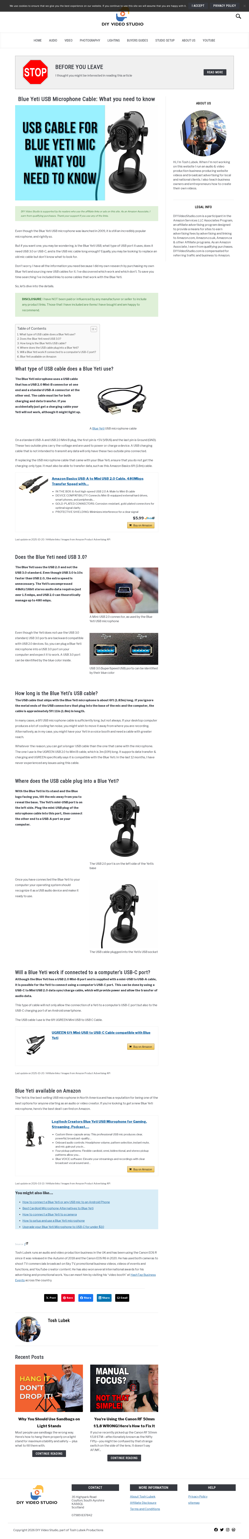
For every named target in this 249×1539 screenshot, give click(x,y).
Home (38, 40)
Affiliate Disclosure (143, 1503)
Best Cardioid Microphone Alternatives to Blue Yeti (58, 1208)
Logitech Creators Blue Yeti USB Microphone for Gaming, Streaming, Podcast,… (99, 1124)
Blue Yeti (98, 428)
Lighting (114, 40)
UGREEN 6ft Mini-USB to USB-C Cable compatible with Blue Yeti (101, 1035)
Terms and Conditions (145, 1509)
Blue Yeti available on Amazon (38, 356)
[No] (244, 6)
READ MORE (215, 72)
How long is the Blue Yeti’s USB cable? (43, 343)
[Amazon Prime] (149, 518)
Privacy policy (224, 5)
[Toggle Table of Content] (92, 329)
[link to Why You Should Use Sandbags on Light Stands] (49, 1388)
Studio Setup (165, 40)
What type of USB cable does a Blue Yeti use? (47, 334)
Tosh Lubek (59, 1320)
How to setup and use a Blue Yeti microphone (53, 1220)
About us (188, 40)
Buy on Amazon (142, 525)
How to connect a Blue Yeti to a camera (49, 1214)
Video (69, 40)
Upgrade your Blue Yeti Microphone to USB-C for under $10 (63, 1227)
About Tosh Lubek (142, 1496)
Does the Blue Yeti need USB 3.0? (40, 338)
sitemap (194, 1503)
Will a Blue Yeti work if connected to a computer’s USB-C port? (58, 352)
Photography (90, 40)
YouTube (209, 40)
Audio (53, 40)
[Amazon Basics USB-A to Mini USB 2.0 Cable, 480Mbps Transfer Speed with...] (33, 485)
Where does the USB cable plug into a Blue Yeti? (49, 347)
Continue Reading (49, 1453)
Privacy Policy (197, 1496)
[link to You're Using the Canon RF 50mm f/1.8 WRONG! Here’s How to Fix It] (124, 1388)
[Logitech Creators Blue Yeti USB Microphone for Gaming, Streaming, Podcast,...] (33, 1133)
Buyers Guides (137, 40)
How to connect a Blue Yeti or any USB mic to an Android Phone (66, 1202)
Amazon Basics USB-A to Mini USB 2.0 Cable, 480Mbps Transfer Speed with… (97, 481)
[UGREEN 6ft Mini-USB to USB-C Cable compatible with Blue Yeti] (33, 1044)
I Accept (198, 5)
